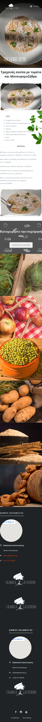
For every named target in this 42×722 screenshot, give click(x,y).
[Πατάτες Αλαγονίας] (21, 401)
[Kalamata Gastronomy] (12, 7)
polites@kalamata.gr (10, 556)
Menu (36, 6)
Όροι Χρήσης (27, 718)
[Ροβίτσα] (21, 359)
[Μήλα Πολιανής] (21, 317)
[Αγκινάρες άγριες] (21, 275)
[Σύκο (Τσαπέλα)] (21, 486)
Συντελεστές (15, 718)
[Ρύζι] (21, 444)
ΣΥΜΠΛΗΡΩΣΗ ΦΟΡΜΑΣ (21, 245)
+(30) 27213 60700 (9, 561)
